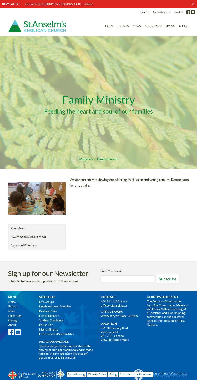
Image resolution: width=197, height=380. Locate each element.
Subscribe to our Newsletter (136, 374)
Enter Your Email (111, 271)
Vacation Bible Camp (24, 245)
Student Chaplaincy (51, 320)
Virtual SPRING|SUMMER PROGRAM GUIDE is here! (59, 4)
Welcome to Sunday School (28, 236)
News (137, 26)
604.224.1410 (110, 301)
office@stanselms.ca (114, 305)
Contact (179, 11)
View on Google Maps (115, 339)
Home (109, 26)
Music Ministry (48, 329)
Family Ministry (49, 315)
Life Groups (46, 301)
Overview (17, 228)
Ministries (153, 26)
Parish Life (46, 325)
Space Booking (161, 11)
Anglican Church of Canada (22, 374)
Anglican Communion (51, 373)
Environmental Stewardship (56, 334)
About (184, 26)
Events (123, 26)
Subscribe (167, 279)
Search (144, 11)
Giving (170, 26)
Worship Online (97, 374)
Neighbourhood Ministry (55, 306)
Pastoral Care (48, 311)
